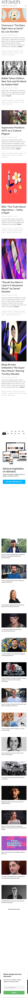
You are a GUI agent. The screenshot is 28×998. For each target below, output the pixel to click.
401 (19, 433)
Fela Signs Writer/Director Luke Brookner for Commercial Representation (13, 877)
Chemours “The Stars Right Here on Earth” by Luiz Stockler (13, 28)
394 (15, 431)
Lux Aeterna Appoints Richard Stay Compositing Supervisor (11, 630)
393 (12, 431)
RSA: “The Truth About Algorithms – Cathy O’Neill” (13, 210)
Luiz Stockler (11, 54)
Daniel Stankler (13, 315)
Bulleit (3, 104)
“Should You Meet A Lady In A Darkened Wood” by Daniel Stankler (12, 287)
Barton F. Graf (20, 102)
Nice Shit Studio (14, 232)
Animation (10, 51)
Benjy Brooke (14, 393)
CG (25, 153)
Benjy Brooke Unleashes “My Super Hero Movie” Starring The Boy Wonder (13, 369)
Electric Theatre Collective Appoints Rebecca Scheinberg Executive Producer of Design (13, 827)
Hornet (21, 393)
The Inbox (16, 53)
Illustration (4, 313)
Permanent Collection (9, 6)
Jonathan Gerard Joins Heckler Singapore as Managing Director (13, 654)
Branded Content (18, 51)
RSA (20, 232)
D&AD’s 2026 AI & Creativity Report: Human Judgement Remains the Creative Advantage (13, 679)
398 (8, 433)
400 (15, 433)
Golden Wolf (9, 104)
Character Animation (7, 53)
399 (11, 433)
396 (23, 431)
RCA (19, 315)
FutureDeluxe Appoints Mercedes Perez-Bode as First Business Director (13, 605)
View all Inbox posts (14, 909)
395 (19, 431)
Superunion (4, 157)
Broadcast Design (18, 153)
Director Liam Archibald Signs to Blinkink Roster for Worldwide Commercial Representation (13, 556)
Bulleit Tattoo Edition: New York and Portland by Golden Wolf (13, 81)
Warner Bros (11, 395)
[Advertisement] (14, 415)
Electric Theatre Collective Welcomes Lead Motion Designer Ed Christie (13, 705)
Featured (3, 155)
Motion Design (11, 155)
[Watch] (20, 46)
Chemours (4, 54)
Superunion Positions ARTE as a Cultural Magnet (12, 130)
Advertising (10, 100)
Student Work (18, 313)
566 (23, 433)
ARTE (20, 155)
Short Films (11, 313)
